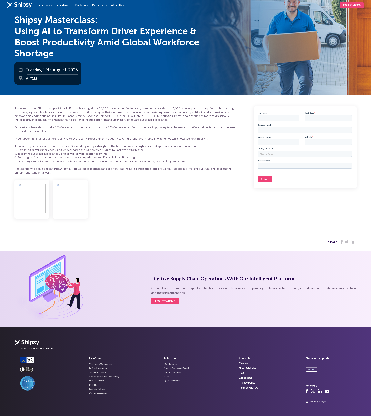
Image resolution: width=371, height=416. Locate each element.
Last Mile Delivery (97, 389)
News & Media (247, 368)
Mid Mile (93, 385)
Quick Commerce (172, 380)
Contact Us (245, 377)
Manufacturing (170, 364)
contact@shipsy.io (318, 401)
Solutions (44, 5)
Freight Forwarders (172, 372)
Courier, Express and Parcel (176, 368)
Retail (166, 376)
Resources (98, 5)
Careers (243, 363)
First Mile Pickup (96, 380)
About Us (116, 5)
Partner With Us (248, 387)
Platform (80, 5)
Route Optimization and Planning (104, 376)
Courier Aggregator (98, 393)
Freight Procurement (98, 368)
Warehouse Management (100, 364)
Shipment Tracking (97, 372)
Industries (62, 5)
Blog (241, 373)
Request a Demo (165, 300)
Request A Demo (352, 5)
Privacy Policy (247, 382)
